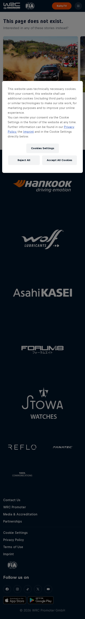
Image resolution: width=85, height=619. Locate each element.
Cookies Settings (42, 148)
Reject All (24, 160)
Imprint (28, 131)
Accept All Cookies (59, 160)
